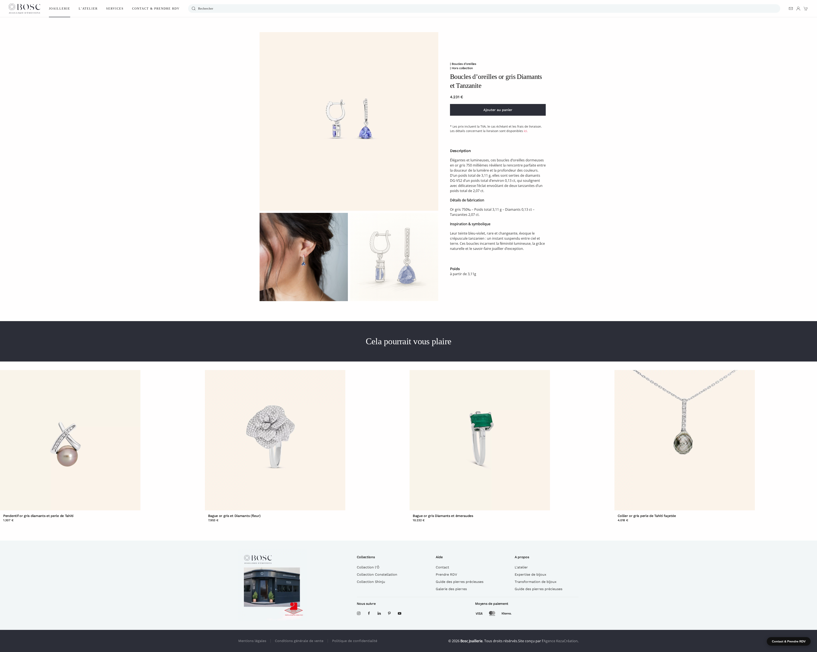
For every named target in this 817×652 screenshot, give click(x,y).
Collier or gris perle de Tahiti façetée (647, 516)
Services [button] (115, 8)
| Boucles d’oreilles (463, 63)
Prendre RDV (446, 574)
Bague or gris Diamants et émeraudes (443, 516)
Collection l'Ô (368, 567)
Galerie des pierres (451, 589)
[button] (349, 121)
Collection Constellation (377, 574)
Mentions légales (252, 641)
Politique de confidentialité (354, 641)
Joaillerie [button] (59, 8)
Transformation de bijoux (536, 582)
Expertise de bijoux (530, 574)
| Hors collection (461, 68)
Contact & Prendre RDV (156, 8)
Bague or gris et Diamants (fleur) (234, 516)
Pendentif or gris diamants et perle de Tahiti (38, 516)
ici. (526, 131)
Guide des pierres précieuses (459, 582)
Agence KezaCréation (561, 641)
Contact (442, 567)
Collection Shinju (371, 582)
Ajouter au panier (497, 110)
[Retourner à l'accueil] (24, 8)
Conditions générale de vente (299, 641)
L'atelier (521, 567)
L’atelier (88, 8)
